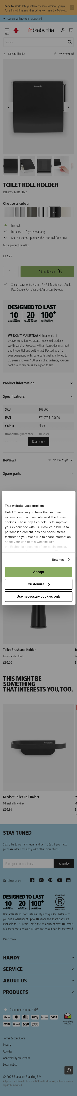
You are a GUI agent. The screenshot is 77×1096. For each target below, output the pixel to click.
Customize (36, 584)
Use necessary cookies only (39, 596)
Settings (58, 559)
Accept (38, 572)
